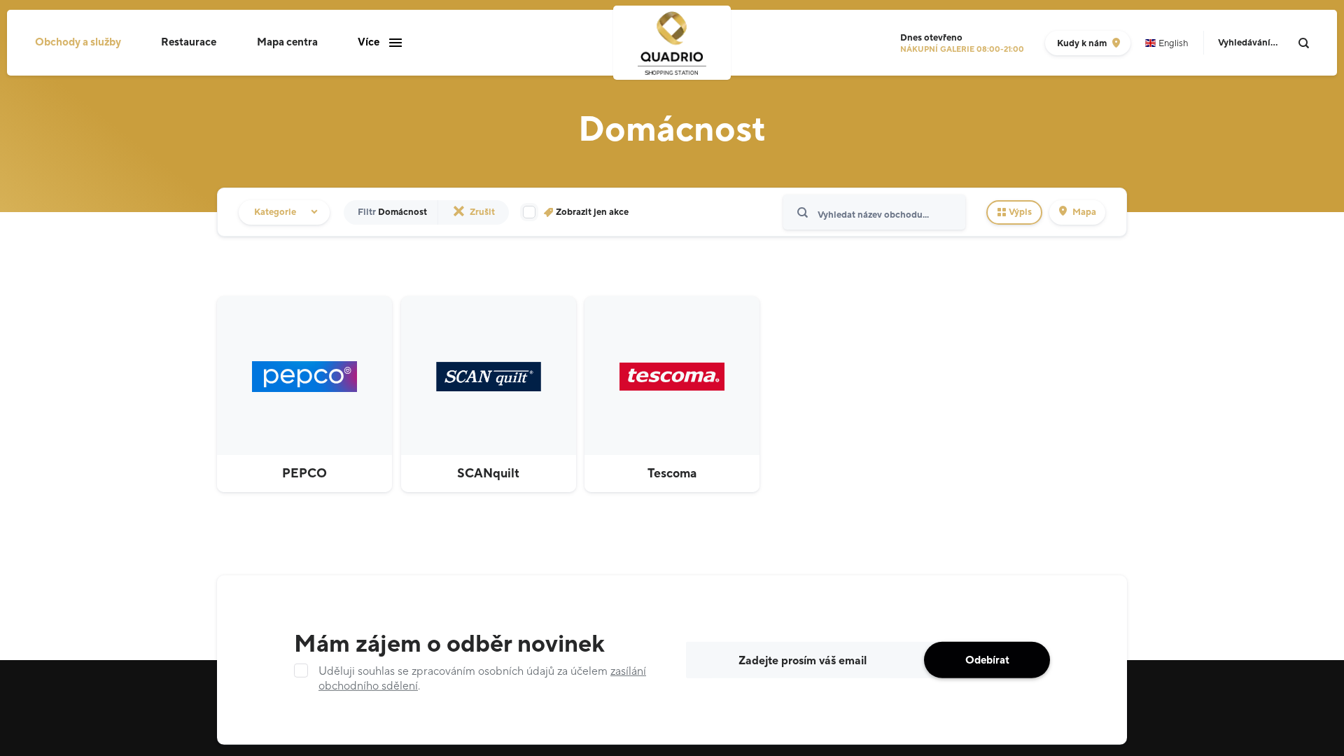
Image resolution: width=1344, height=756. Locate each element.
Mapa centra (287, 42)
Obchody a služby (78, 42)
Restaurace (188, 42)
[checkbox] (576, 212)
